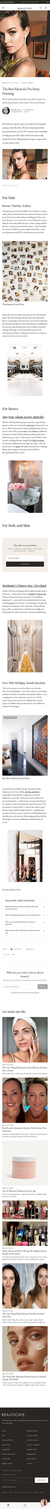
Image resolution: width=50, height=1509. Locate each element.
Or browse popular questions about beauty (25, 992)
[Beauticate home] (25, 8)
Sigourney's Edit (32, 1431)
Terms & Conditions (33, 1445)
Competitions (6, 1449)
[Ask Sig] (44, 1502)
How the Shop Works (8, 1454)
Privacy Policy (6, 1445)
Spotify (41, 1492)
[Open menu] (3, 8)
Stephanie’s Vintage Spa (37, 594)
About (4, 1431)
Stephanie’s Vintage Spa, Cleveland (24, 585)
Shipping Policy (31, 1454)
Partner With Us (32, 1459)
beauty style (10, 83)
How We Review (32, 1440)
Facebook (35, 1492)
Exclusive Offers (32, 1449)
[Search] (41, 8)
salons (17, 446)
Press (3, 1435)
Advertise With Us (7, 1440)
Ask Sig (42, 987)
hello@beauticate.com (9, 1487)
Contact (29, 1463)
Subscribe (25, 564)
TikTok (11, 1492)
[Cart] (46, 8)
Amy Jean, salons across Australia (23, 417)
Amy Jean (30, 425)
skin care (27, 83)
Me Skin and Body (32, 792)
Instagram (4, 1492)
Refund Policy (6, 1459)
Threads (29, 1492)
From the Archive (32, 1435)
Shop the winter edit (28, 2)
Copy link (11, 954)
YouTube (23, 1492)
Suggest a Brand (7, 1463)
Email (31, 949)
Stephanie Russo (16, 110)
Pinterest (17, 949)
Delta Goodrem (38, 440)
